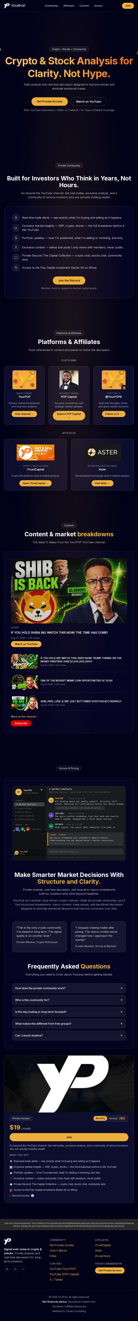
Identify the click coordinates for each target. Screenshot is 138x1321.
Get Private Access (49, 101)
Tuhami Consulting (76, 1311)
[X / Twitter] (23, 1269)
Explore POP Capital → (69, 415)
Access (98, 5)
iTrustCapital (103, 1245)
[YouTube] (15, 1269)
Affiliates (68, 5)
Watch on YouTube (88, 101)
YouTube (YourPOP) (63, 1268)
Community (51, 5)
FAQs (53, 1256)
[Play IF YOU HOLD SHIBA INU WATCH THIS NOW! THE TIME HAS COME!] (69, 590)
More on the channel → (25, 716)
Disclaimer (57, 1306)
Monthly (100, 1118)
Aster (98, 1250)
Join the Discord (69, 280)
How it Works (58, 1250)
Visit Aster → (102, 483)
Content (84, 5)
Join (128, 5)
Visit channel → (24, 413)
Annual (117, 1118)
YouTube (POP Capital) (64, 1274)
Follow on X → (113, 413)
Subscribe (21, 723)
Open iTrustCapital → (35, 483)
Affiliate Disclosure (76, 1306)
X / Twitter (56, 1279)
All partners (102, 1256)
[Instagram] (7, 1269)
